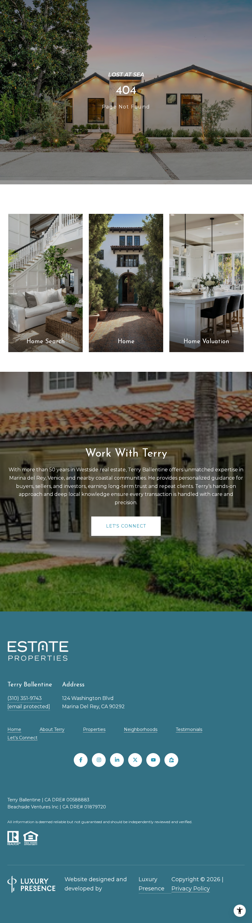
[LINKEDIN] (117, 760)
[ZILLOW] (171, 760)
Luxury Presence (151, 884)
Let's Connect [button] (126, 526)
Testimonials (189, 729)
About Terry (52, 729)
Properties (94, 729)
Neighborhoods (140, 729)
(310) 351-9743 (24, 698)
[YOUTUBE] (153, 760)
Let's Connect (22, 737)
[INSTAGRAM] (99, 760)
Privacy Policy (190, 888)
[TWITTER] (135, 760)
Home (14, 729)
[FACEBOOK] (81, 760)
